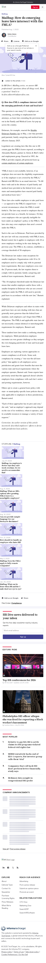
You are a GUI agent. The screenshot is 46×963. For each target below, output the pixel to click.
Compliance (16, 603)
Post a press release (17, 849)
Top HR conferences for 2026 (19, 680)
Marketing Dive (25, 905)
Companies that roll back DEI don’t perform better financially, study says (24, 768)
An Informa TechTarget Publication (23, 2)
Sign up (35, 7)
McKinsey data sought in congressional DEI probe (20, 779)
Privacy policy (6, 952)
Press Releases (7, 902)
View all (5, 849)
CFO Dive (23, 902)
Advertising (24, 881)
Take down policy (32, 952)
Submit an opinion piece (29, 888)
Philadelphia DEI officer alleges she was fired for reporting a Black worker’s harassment (23, 719)
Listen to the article (15, 81)
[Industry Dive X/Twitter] (12, 867)
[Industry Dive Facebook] (8, 867)
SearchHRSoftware (27, 913)
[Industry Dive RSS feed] (17, 867)
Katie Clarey (12, 34)
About (4, 881)
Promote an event (27, 892)
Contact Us (6, 888)
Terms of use (19, 952)
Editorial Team (7, 885)
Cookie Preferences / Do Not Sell (14, 954)
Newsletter (6, 892)
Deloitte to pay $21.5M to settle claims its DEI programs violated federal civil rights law (24, 744)
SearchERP (24, 909)
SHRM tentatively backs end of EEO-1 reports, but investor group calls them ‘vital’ (25, 756)
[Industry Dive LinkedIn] (3, 867)
